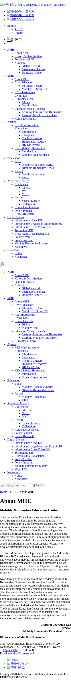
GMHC (26, 187)
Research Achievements (35, 154)
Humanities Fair (24, 98)
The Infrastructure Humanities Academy (34, 140)
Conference (21, 184)
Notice (18, 253)
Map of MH (21, 246)
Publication (13, 158)
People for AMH (24, 59)
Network (20, 62)
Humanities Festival (26, 118)
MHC (25, 194)
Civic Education (24, 82)
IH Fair (26, 102)
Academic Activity (18, 181)
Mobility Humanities (34, 174)
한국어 (19, 29)
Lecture (19, 197)
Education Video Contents (30, 108)
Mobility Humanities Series (37, 164)
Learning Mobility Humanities (39, 115)
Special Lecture (31, 200)
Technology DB (24, 230)
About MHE (22, 79)
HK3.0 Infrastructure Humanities (27, 127)
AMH (10, 49)
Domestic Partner (32, 72)
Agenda (11, 121)
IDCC (25, 177)
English (11, 25)
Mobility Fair (29, 105)
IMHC (25, 190)
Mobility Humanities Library (31, 243)
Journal (19, 171)
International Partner (33, 69)
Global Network (31, 66)
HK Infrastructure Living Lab (25, 94)
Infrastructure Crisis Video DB (32, 227)
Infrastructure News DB (28, 220)
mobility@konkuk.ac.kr (22, 653)
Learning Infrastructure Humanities (42, 112)
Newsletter (21, 256)
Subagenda (28, 135)
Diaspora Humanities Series (38, 167)
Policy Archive (23, 236)
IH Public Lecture (32, 85)
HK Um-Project (31, 144)
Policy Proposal (24, 240)
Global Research (24, 213)
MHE (10, 75)
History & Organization (28, 56)
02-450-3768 (10, 650)
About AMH (22, 52)
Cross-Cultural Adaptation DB (32, 233)
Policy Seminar (23, 210)
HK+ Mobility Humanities (30, 148)
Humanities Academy (27, 207)
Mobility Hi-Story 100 (35, 89)
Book (18, 161)
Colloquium (29, 204)
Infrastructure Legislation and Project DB (38, 223)
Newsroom (13, 250)
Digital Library (15, 217)
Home (3, 491)
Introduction (29, 131)
